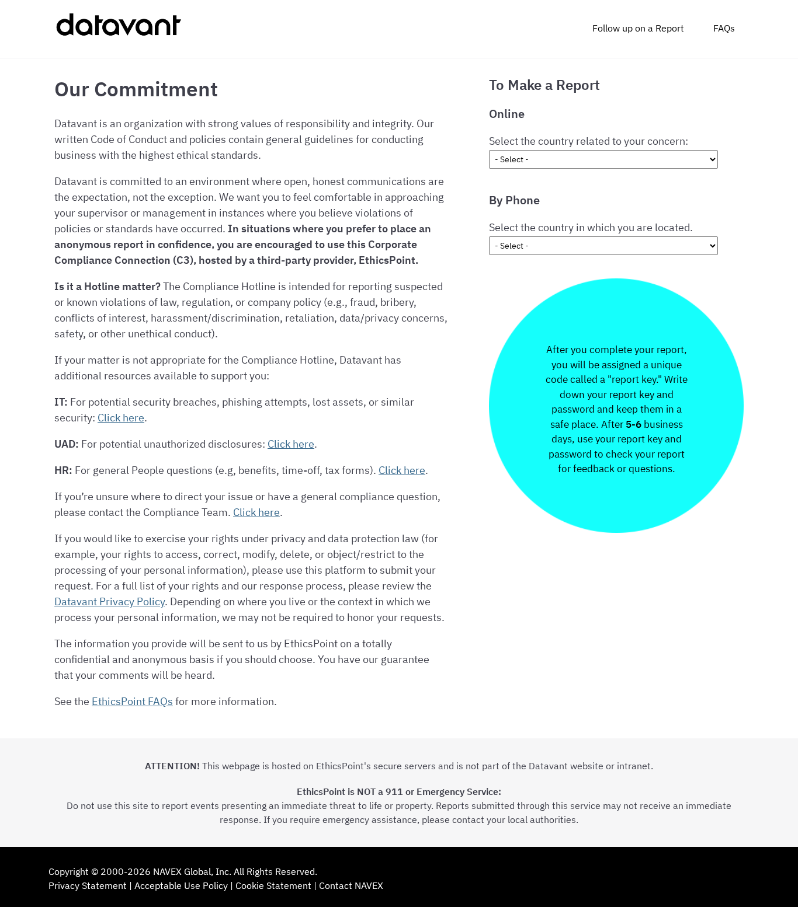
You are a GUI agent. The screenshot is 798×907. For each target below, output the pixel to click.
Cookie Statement (273, 885)
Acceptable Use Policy (181, 885)
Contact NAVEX (351, 885)
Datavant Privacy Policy (109, 601)
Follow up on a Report (638, 28)
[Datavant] (118, 29)
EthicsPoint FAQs (132, 701)
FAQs (724, 28)
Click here (121, 417)
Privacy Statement (87, 885)
